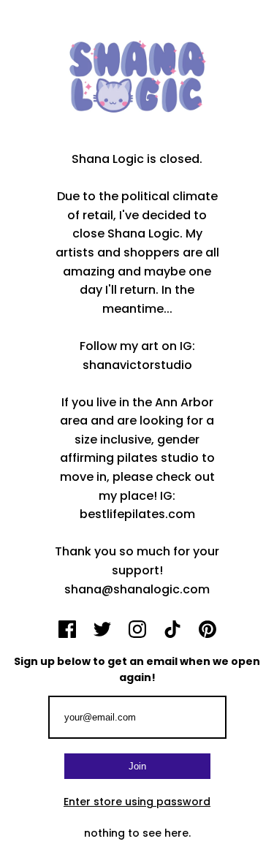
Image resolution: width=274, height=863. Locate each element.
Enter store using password (137, 801)
